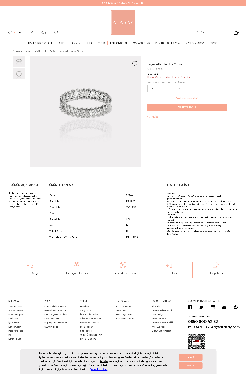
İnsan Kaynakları (16, 330)
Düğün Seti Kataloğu (161, 330)
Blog (10, 334)
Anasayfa (17, 51)
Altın (28, 51)
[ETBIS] (213, 344)
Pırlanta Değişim (88, 338)
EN (20, 32)
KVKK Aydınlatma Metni (55, 306)
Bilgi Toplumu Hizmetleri (56, 322)
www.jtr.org (216, 225)
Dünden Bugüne (15, 314)
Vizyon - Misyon (15, 310)
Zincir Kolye (157, 314)
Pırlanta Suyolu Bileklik (162, 322)
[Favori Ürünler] (56, 32)
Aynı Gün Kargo (159, 326)
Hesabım (84, 306)
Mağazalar (121, 310)
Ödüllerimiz (13, 318)
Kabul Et (191, 357)
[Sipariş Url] (43, 32)
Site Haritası (86, 330)
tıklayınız (182, 82)
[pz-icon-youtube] (224, 307)
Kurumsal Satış (15, 338)
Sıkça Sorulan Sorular (90, 318)
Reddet (104, 361)
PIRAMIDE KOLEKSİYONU (168, 43)
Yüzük (37, 51)
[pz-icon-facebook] (190, 307)
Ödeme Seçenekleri (89, 322)
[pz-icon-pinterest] (236, 307)
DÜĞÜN (213, 43)
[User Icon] (32, 32)
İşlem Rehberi (86, 326)
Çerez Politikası (98, 369)
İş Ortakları (13, 322)
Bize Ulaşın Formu (124, 314)
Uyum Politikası (51, 326)
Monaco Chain (159, 318)
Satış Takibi (85, 310)
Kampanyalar (14, 326)
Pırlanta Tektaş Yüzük (162, 310)
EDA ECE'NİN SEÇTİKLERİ (40, 43)
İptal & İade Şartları (89, 314)
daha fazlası (172, 234)
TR (14, 32)
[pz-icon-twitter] (201, 307)
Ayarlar (190, 365)
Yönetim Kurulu (15, 306)
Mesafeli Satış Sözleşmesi (56, 310)
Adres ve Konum (124, 306)
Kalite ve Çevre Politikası (55, 314)
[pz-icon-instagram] (213, 307)
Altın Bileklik (157, 306)
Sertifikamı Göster (125, 318)
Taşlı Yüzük (50, 51)
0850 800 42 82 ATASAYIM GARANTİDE (123, 3)
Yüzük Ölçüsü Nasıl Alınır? (92, 334)
